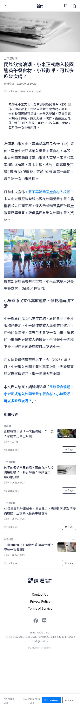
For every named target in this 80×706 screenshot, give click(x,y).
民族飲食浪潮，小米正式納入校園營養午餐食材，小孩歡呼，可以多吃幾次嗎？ (39, 393)
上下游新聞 (10, 58)
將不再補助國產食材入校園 (49, 191)
